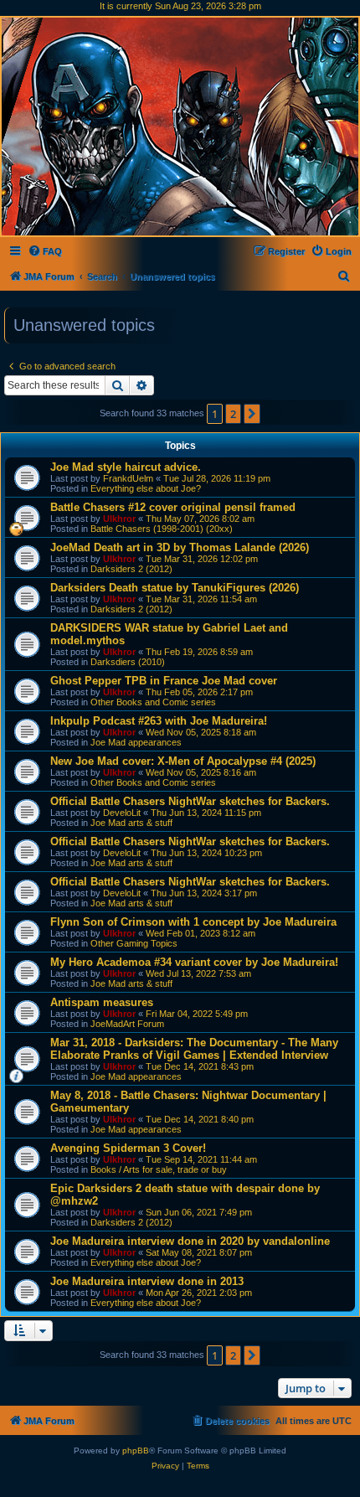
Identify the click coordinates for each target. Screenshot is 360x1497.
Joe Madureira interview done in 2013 (147, 1281)
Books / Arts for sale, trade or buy (158, 1169)
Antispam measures (101, 1002)
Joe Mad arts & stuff (131, 823)
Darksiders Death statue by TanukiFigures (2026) (174, 587)
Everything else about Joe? (145, 488)
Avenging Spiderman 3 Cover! (128, 1148)
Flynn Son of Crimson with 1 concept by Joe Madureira (193, 922)
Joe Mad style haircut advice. (125, 467)
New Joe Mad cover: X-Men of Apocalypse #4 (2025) (183, 761)
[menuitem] (45, 251)
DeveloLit (122, 813)
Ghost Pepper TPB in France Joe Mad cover (163, 680)
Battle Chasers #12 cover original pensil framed (173, 507)
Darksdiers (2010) (127, 662)
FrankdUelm (128, 478)
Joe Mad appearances (136, 742)
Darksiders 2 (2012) (131, 569)
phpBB (135, 1450)
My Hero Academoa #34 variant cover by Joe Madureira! (194, 962)
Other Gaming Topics (133, 943)
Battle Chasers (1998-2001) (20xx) (161, 529)
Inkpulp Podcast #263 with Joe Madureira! (158, 721)
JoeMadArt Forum (127, 1024)
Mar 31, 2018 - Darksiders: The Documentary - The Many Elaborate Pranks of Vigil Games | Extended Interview (194, 1048)
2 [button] (233, 413)
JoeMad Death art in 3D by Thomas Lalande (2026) (179, 547)
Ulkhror (119, 519)
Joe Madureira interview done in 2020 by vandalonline (190, 1241)
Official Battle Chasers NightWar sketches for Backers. (190, 801)
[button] (252, 414)
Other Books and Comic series (153, 702)
